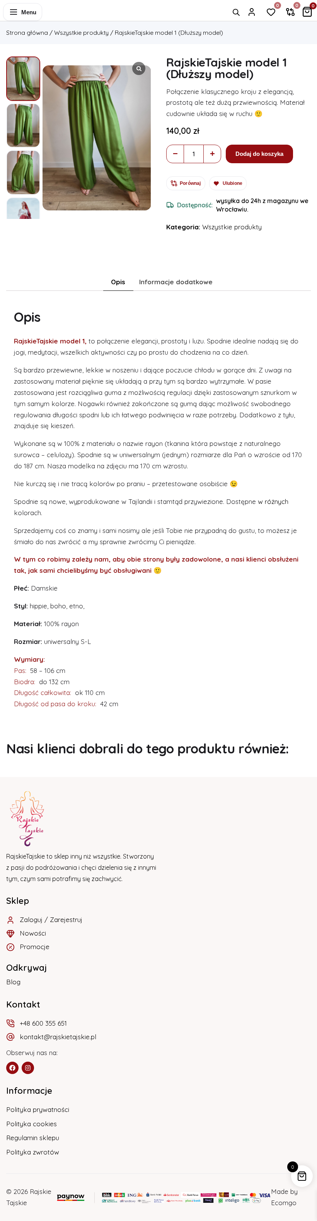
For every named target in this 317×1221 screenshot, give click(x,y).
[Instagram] (28, 1068)
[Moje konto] (251, 12)
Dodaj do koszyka (259, 153)
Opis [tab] (118, 282)
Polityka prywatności (37, 1109)
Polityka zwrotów (32, 1152)
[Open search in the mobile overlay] (236, 12)
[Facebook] (12, 1068)
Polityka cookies (31, 1124)
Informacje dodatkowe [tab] (176, 282)
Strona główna (27, 32)
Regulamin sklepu (32, 1138)
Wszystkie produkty (81, 32)
